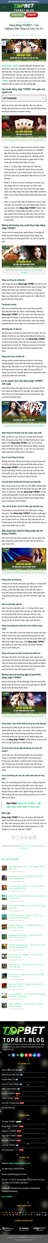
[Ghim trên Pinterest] (30, 837)
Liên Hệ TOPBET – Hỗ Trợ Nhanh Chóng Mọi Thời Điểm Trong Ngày (27, 995)
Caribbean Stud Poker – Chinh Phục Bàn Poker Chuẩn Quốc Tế (25, 936)
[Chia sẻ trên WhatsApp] (13, 837)
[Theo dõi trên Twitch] (39, 1055)
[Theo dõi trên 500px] (34, 1055)
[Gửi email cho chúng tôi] (18, 1055)
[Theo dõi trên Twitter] (13, 1055)
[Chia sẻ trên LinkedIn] (34, 837)
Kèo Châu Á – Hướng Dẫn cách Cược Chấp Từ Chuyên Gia (26, 975)
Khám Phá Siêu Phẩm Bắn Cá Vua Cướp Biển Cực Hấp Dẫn (27, 897)
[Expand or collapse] (43, 98)
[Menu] (3, 7)
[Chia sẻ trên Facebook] (18, 837)
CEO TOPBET (7, 1197)
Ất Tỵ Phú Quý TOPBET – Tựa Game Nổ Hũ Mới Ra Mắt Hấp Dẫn (27, 887)
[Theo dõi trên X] (9, 1055)
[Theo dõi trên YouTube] (30, 1055)
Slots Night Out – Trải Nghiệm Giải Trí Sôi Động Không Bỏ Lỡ (26, 877)
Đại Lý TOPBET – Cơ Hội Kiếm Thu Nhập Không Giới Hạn (26, 1005)
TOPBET (5, 81)
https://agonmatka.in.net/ (19, 1163)
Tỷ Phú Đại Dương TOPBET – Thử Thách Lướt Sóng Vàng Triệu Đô (26, 916)
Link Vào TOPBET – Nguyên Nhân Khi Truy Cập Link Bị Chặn (26, 985)
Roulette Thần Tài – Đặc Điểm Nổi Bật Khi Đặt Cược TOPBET (26, 926)
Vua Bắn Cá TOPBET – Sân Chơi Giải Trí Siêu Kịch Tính (27, 907)
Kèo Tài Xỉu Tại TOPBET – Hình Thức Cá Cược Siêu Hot (25, 956)
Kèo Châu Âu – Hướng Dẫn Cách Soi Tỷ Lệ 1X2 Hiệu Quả (26, 966)
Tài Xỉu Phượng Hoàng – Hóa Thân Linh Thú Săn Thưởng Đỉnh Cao (27, 946)
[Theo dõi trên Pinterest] (26, 1055)
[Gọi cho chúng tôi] (22, 1055)
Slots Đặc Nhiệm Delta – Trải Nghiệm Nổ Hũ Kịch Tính (27, 867)
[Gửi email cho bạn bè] (26, 837)
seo (34, 35)
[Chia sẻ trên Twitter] (22, 837)
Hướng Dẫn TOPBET (24, 22)
